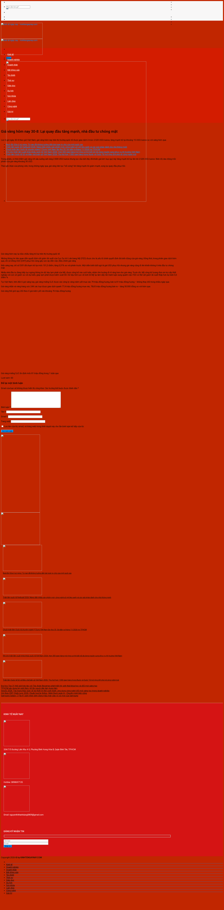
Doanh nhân (12, 65)
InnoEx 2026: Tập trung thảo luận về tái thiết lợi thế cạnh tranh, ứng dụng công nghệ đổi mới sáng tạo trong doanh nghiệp (55, 691)
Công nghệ (12, 106)
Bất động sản (13, 70)
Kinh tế (10, 54)
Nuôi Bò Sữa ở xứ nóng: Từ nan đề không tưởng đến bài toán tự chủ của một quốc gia (44, 144)
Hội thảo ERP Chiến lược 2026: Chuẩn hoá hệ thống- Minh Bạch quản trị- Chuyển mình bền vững (44, 693)
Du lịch (10, 91)
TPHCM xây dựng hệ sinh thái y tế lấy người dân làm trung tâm (29, 688)
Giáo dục (11, 85)
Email (4, 416)
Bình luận (6, 407)
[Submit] (7, 8)
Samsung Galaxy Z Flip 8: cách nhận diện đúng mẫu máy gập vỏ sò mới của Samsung (39, 695)
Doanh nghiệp (13, 59)
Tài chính (11, 75)
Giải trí (10, 111)
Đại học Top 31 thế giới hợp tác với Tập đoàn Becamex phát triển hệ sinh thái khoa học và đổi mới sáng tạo (49, 686)
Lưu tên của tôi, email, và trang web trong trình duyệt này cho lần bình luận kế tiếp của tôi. (44, 426)
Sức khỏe (11, 96)
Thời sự (10, 80)
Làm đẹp (11, 101)
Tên (3, 412)
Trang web (5, 421)
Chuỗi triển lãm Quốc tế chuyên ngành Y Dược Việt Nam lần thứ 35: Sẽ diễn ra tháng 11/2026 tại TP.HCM (53, 149)
